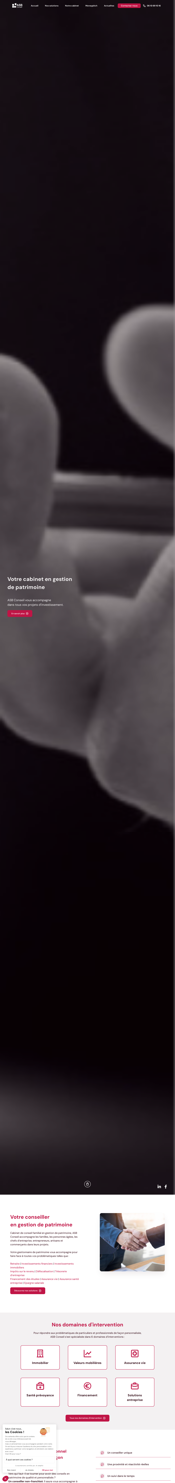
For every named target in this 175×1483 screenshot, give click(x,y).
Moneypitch (91, 5)
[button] (116, 1452)
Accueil (34, 5)
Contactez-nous (129, 5)
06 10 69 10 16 (154, 5)
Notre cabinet (72, 5)
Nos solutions (51, 5)
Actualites (109, 5)
